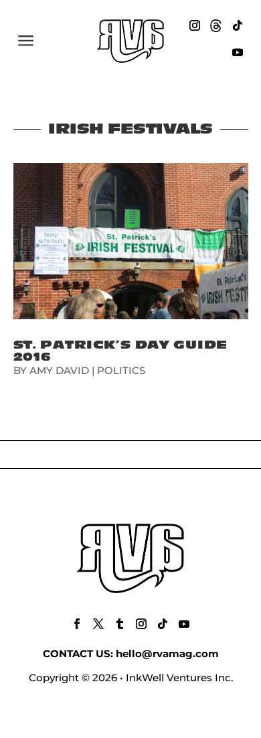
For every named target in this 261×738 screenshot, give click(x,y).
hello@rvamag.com (167, 653)
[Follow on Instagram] (194, 25)
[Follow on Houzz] (216, 25)
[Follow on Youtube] (237, 52)
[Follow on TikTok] (237, 25)
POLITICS (121, 370)
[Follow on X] (98, 623)
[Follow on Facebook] (77, 623)
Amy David (59, 370)
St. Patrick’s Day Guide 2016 (120, 351)
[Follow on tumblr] (119, 623)
